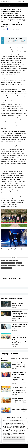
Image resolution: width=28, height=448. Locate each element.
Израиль (4, 265)
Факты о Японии (19, 5)
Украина (9, 260)
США (3, 260)
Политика (4, 29)
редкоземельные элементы (16, 265)
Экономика (11, 29)
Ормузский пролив (6, 268)
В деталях (10, 5)
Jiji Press (19, 263)
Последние (3, 5)
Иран (16, 260)
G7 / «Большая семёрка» (8, 263)
